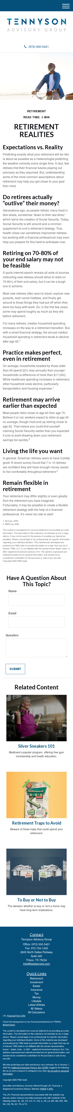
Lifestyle (36, 1001)
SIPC (50, 1088)
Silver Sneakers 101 (36, 746)
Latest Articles (36, 1005)
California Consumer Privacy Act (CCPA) (29, 1067)
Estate (36, 986)
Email (12, 613)
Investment (36, 982)
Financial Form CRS (16, 1015)
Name (12, 591)
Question (12, 635)
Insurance (36, 989)
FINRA (43, 1088)
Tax (36, 993)
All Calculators (36, 1012)
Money (37, 997)
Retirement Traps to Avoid (36, 822)
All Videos (36, 1008)
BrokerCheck (9, 1024)
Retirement (36, 978)
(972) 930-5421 (38, 46)
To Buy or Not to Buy (36, 899)
